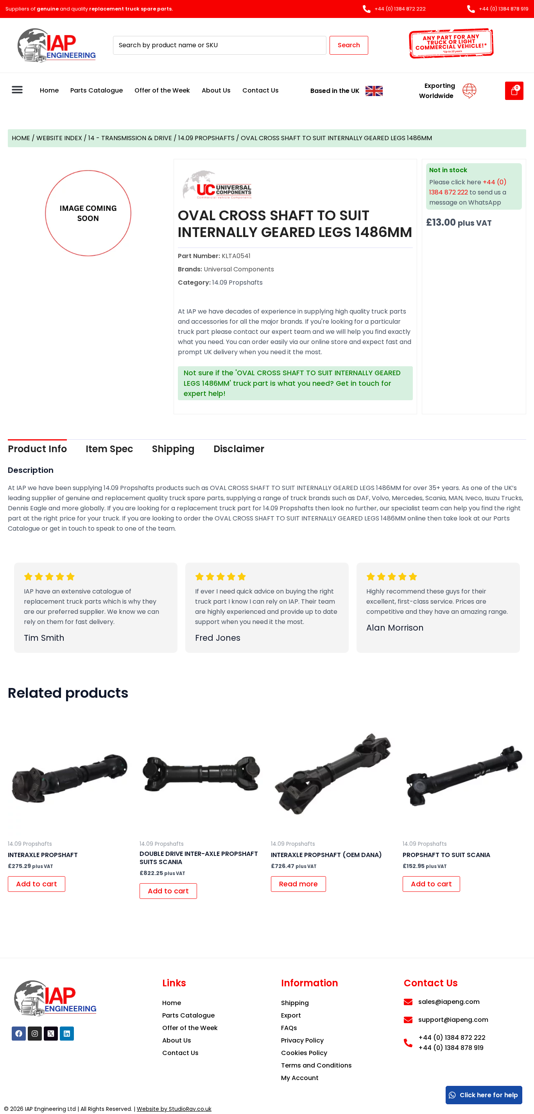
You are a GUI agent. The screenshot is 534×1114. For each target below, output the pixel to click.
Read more (298, 884)
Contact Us (260, 90)
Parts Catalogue (96, 90)
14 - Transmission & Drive (130, 138)
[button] (17, 89)
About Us (216, 90)
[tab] (37, 449)
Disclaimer (238, 448)
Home (49, 90)
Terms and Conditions (316, 1065)
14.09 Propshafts (206, 138)
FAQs (289, 1027)
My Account (300, 1077)
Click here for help (489, 1095)
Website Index (59, 138)
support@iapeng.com (453, 1019)
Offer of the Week (162, 90)
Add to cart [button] (36, 884)
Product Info (37, 448)
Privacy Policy (302, 1040)
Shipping (173, 448)
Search (349, 45)
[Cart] (514, 91)
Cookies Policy (304, 1052)
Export (291, 1015)
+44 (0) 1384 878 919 (451, 1047)
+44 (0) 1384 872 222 (452, 1037)
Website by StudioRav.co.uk (174, 1109)
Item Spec (109, 448)
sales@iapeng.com (449, 1001)
